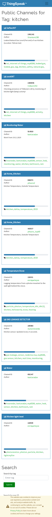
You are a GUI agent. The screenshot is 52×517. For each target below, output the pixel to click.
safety (30, 66)
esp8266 (31, 63)
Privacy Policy (15, 511)
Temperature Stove (15, 270)
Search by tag (10, 473)
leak (45, 160)
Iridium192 (32, 85)
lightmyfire (9, 455)
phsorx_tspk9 (34, 231)
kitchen (22, 66)
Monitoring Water (15, 125)
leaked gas (40, 63)
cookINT (11, 76)
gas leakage (11, 355)
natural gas (38, 66)
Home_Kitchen (14, 173)
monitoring (9, 164)
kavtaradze (33, 134)
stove (25, 309)
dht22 (42, 306)
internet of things (18, 63)
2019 (35, 209)
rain (42, 164)
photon (17, 306)
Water (9, 368)
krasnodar (10, 160)
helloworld (17, 309)
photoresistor (12, 452)
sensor (39, 160)
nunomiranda (34, 328)
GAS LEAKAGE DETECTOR (18, 319)
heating (32, 309)
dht (36, 306)
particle (9, 306)
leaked (7, 66)
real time (26, 358)
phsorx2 (31, 183)
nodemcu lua (31, 355)
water (18, 164)
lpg (16, 66)
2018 (35, 257)
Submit (9, 485)
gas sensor (9, 358)
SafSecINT (11, 28)
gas (12, 66)
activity (39, 112)
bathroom (34, 164)
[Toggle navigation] (46, 3)
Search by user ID (11, 495)
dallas (17, 209)
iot (7, 63)
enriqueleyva (33, 280)
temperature (26, 209)
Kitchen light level (15, 416)
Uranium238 (33, 37)
